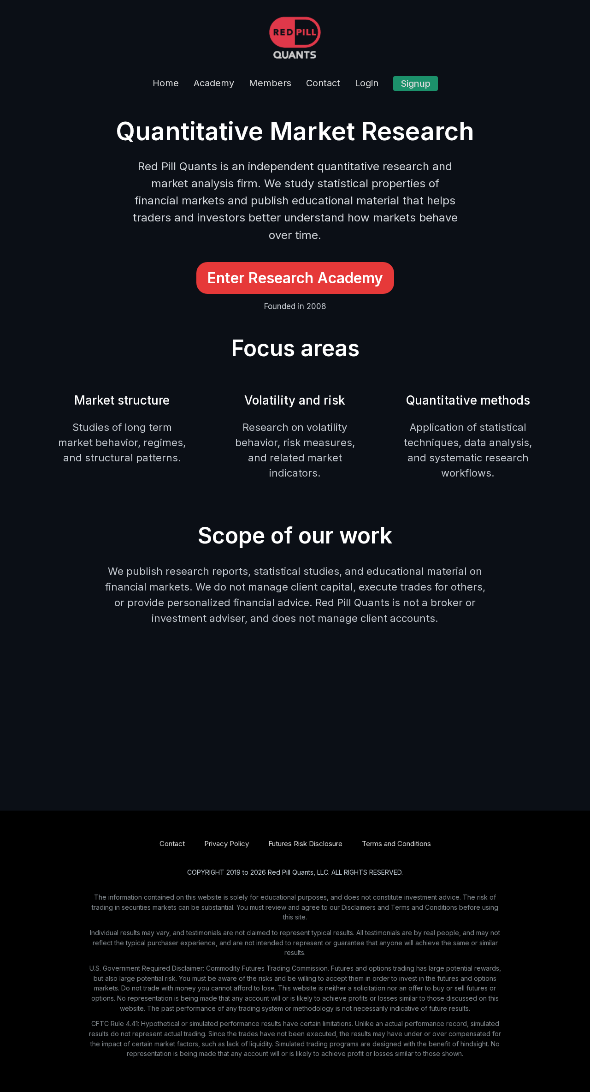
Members (270, 83)
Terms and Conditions (396, 843)
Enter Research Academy (295, 278)
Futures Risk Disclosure (305, 843)
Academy (214, 83)
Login (366, 83)
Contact (323, 83)
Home (166, 83)
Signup (416, 83)
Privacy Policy (226, 843)
